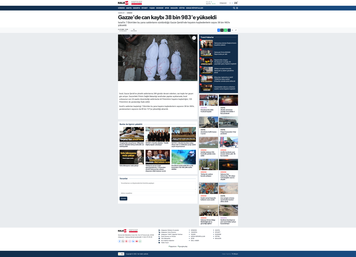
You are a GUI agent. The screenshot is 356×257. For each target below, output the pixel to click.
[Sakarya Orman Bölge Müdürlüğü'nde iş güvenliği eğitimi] (208, 210)
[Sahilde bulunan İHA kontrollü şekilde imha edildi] (208, 142)
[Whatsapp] (140, 241)
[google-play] (182, 246)
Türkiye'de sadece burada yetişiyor (207, 175)
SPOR (167, 8)
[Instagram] (129, 241)
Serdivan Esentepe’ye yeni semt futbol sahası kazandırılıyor (228, 221)
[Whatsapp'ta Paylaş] (225, 30)
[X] (123, 241)
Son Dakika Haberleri (167, 240)
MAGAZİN (174, 8)
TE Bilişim (235, 254)
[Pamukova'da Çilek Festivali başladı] (208, 100)
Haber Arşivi (165, 242)
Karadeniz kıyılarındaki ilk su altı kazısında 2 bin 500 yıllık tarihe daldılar (182, 167)
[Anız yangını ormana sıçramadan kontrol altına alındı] (228, 188)
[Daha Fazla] (229, 30)
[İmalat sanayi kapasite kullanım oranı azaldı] (208, 188)
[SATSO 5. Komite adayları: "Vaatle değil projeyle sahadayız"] (158, 134)
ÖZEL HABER (195, 240)
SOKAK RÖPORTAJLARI (194, 8)
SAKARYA (136, 8)
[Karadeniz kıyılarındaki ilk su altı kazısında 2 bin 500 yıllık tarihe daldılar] (184, 157)
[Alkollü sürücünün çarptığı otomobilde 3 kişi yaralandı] (228, 100)
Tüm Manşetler (165, 238)
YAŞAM (152, 8)
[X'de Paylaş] (222, 30)
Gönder (123, 198)
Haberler (121, 13)
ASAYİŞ (128, 8)
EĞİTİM (182, 8)
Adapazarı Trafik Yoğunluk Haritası (172, 234)
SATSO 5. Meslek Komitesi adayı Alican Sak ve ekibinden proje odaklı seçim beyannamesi (184, 144)
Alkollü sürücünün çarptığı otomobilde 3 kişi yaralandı (227, 111)
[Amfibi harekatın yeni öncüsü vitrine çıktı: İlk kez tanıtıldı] (228, 142)
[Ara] (234, 8)
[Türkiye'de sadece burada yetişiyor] (208, 164)
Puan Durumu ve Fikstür (168, 236)
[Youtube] (136, 241)
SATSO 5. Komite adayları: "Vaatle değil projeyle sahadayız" (157, 144)
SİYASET (145, 8)
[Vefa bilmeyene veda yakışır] (132, 157)
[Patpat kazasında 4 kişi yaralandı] (228, 122)
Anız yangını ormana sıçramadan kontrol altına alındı (227, 199)
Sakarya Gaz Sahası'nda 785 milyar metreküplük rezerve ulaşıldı (227, 176)
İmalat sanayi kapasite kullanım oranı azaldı (208, 199)
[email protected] (136, 237)
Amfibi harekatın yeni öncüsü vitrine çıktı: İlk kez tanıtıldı (227, 153)
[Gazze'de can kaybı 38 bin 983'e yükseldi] (157, 57)
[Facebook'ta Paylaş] (218, 30)
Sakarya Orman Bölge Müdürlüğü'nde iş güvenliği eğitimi (208, 221)
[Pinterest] (126, 241)
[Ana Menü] (236, 8)
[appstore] (172, 246)
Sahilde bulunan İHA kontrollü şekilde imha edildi (208, 153)
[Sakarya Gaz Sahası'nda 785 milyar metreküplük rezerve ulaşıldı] (228, 164)
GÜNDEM (121, 8)
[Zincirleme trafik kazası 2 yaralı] (208, 122)
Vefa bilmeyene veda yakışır (129, 166)
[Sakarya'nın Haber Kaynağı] (130, 2)
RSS (122, 254)
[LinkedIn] (133, 241)
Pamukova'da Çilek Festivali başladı (207, 110)
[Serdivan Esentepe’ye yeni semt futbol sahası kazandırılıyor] (228, 210)
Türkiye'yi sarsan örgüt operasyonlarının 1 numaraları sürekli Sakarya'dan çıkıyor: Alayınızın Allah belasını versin (156, 168)
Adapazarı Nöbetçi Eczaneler (170, 230)
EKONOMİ (159, 8)
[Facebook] (119, 241)
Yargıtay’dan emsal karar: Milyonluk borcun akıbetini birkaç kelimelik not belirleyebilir (132, 144)
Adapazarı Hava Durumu (168, 232)
